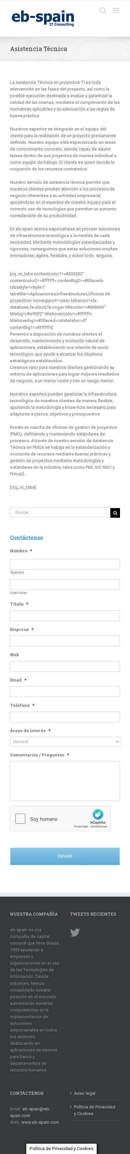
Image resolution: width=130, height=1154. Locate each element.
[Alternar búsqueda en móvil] (103, 10)
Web (14, 654)
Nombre (21, 550)
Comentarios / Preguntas (39, 754)
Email (18, 680)
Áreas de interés (30, 730)
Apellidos (18, 593)
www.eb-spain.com (40, 1122)
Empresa (21, 629)
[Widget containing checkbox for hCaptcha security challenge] (60, 818)
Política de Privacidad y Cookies (94, 1110)
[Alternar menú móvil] (116, 10)
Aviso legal (84, 1093)
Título (19, 604)
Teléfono (22, 705)
